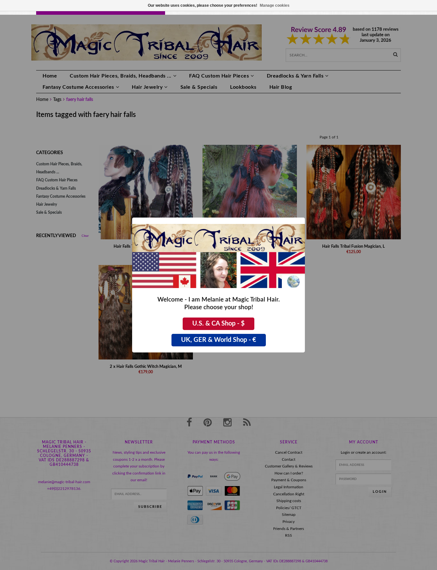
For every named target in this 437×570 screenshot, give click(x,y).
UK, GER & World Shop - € (218, 340)
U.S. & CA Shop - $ (218, 323)
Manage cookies (275, 5)
